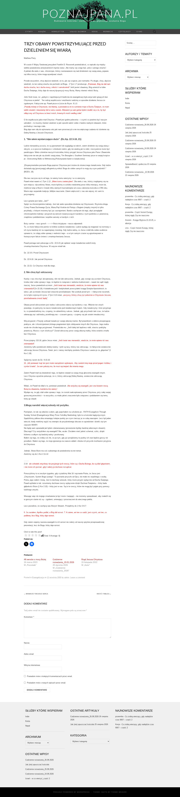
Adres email (29, 654)
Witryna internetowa (32, 665)
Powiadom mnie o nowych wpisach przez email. (46, 683)
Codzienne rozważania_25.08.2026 (139, 140)
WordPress (83, 792)
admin (66, 577)
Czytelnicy (125, 31)
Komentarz (29, 617)
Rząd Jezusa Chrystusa (92, 559)
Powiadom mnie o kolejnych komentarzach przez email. (49, 676)
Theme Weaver (119, 792)
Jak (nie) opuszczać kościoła (137, 132)
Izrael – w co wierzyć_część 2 (137, 156)
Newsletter (58, 31)
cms (127, 228)
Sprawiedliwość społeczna (136, 164)
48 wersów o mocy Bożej (35, 559)
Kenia (95, 31)
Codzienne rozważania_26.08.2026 (139, 125)
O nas (139, 31)
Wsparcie (108, 31)
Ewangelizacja (38, 577)
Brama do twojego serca (36, 594)
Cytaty (29, 31)
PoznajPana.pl (90, 13)
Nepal (127, 108)
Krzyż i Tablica (104, 594)
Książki (42, 31)
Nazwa (26, 643)
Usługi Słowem (78, 31)
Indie (127, 98)
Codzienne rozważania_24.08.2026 (139, 148)
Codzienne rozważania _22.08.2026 (139, 172)
